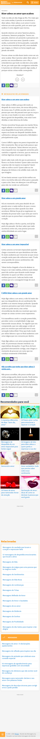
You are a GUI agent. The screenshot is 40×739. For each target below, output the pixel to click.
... (36, 190)
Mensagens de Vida (10, 562)
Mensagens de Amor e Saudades (15, 600)
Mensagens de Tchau (11, 590)
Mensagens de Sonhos (11, 616)
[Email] (16, 85)
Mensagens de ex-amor (12, 606)
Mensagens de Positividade (13, 621)
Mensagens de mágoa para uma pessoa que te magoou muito (20, 568)
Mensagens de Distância (12, 611)
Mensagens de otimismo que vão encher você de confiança (19, 672)
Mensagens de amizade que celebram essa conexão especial (18, 657)
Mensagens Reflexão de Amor (14, 595)
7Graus (17, 734)
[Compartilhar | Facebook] (3, 85)
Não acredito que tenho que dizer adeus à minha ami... (18, 367)
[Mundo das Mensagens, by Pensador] (10, 2)
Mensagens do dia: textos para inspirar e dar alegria (20, 628)
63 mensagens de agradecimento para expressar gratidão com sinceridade (17, 664)
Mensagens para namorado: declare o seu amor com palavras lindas (18, 679)
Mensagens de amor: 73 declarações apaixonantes (16, 644)
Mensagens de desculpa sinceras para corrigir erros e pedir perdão (19, 686)
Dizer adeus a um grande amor (14, 198)
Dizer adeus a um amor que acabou (15, 99)
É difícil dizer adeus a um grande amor (17, 293)
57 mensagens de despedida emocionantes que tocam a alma (19, 555)
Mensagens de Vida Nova (12, 580)
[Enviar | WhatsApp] (7, 85)
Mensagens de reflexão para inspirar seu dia (19, 651)
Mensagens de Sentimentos (13, 574)
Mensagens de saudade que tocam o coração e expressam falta (17, 548)
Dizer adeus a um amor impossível (15, 244)
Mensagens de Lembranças (13, 585)
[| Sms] (11, 85)
